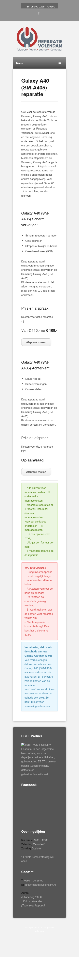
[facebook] (38, 13)
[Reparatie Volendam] (39, 39)
